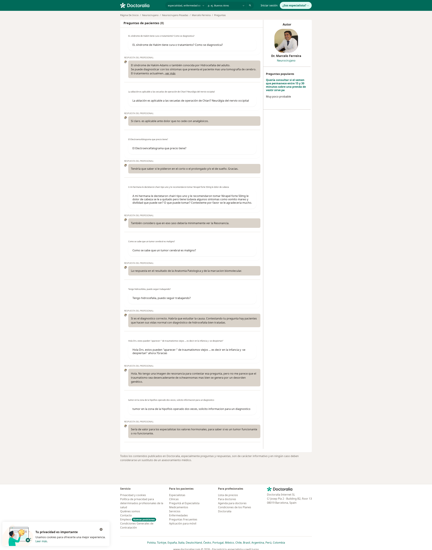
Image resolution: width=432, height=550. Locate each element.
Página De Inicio (129, 15)
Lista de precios (228, 495)
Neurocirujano (150, 15)
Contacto (126, 515)
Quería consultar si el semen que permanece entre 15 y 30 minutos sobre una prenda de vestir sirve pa (286, 85)
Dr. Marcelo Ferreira (286, 56)
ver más (170, 73)
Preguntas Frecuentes (183, 519)
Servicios (174, 511)
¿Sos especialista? (294, 5)
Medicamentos (178, 507)
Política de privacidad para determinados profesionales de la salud (141, 503)
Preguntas (220, 15)
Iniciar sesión (269, 5)
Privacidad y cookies (133, 495)
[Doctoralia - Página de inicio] (141, 5)
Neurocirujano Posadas (175, 15)
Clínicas (174, 499)
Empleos (137, 519)
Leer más (41, 541)
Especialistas (177, 495)
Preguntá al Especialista (184, 503)
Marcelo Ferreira (201, 15)
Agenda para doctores (232, 503)
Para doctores (227, 499)
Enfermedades (178, 515)
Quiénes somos (130, 511)
